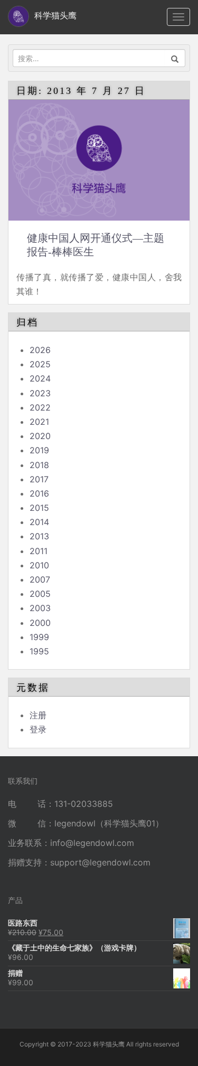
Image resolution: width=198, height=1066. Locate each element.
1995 (39, 651)
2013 (39, 536)
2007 (40, 579)
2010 (39, 565)
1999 (39, 637)
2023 (40, 393)
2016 (39, 493)
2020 (40, 436)
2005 (40, 593)
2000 (40, 622)
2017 (39, 479)
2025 (40, 364)
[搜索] (175, 58)
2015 (39, 507)
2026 (40, 350)
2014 (39, 522)
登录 (38, 729)
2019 (39, 450)
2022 (40, 407)
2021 (39, 421)
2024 (40, 378)
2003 (40, 608)
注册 (38, 715)
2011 (39, 551)
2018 (39, 465)
